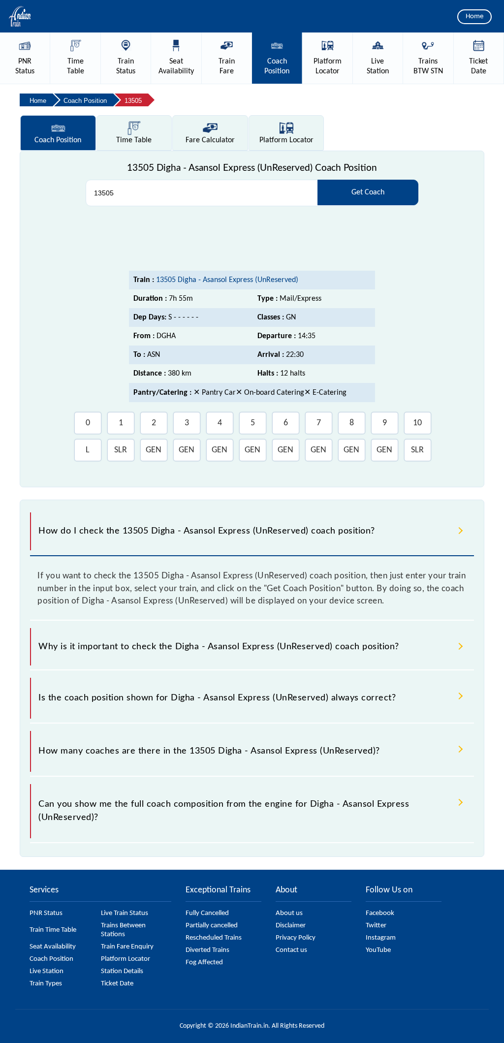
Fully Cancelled (207, 913)
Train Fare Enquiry (127, 946)
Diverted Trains (207, 950)
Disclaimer (291, 925)
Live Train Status (124, 913)
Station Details (122, 971)
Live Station (46, 971)
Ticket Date (117, 983)
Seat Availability (53, 946)
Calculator (210, 140)
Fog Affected (204, 962)
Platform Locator (125, 959)
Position (57, 140)
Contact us (291, 950)
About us (289, 913)
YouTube (378, 950)
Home (474, 16)
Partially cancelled (212, 925)
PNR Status (46, 913)
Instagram (381, 938)
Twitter (376, 925)
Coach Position (51, 959)
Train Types (46, 983)
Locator (286, 140)
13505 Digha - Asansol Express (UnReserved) (227, 280)
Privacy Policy (295, 938)
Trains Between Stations (123, 930)
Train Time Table (53, 930)
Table (134, 140)
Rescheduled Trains (214, 938)
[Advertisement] (252, 239)
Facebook (380, 913)
